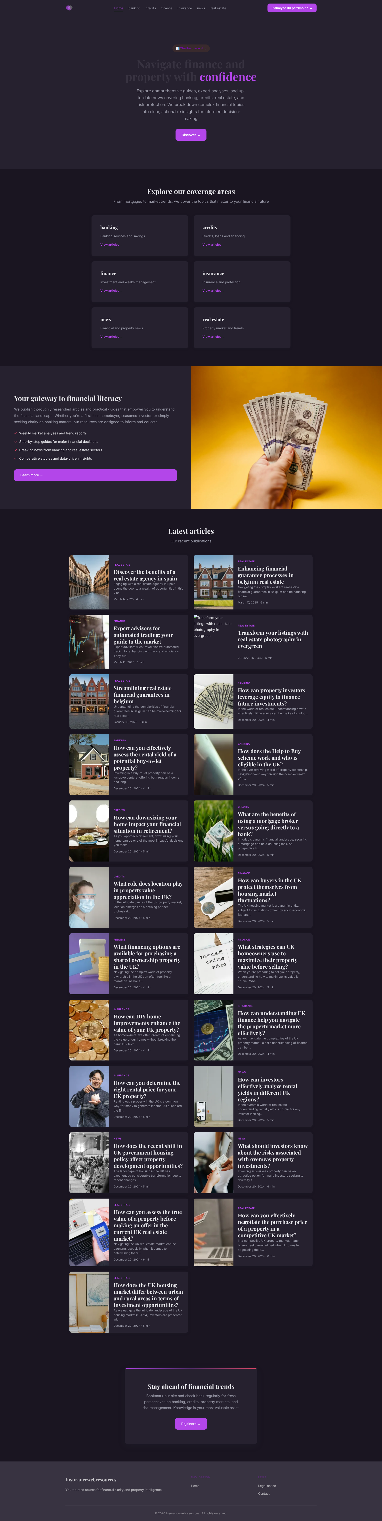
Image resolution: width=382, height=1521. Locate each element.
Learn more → (31, 475)
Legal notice (267, 1486)
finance (166, 8)
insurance (185, 8)
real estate (218, 8)
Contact (264, 1493)
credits (151, 8)
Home (118, 8)
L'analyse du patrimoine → (292, 8)
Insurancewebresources (91, 1479)
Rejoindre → (191, 1424)
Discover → (191, 135)
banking (134, 8)
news (201, 8)
